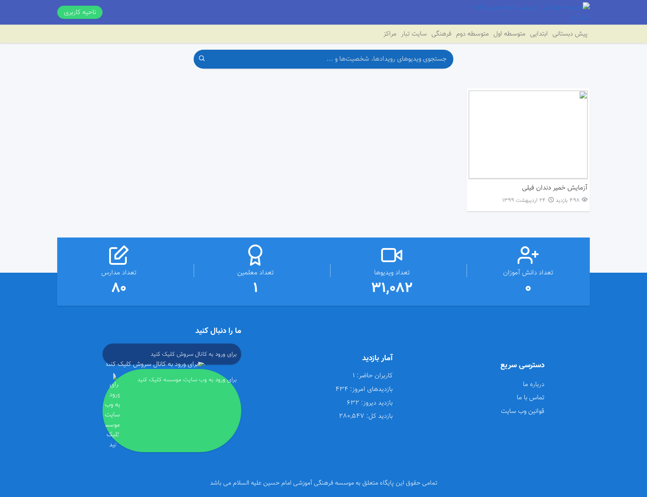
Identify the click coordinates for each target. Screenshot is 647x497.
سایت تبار (414, 34)
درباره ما (533, 384)
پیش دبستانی (570, 34)
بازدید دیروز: (377, 403)
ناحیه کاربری (80, 12)
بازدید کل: (379, 416)
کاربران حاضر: (375, 376)
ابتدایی (539, 34)
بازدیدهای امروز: (371, 389)
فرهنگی (441, 34)
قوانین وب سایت (522, 411)
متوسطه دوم (472, 34)
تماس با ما (530, 397)
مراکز (390, 34)
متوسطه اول (509, 34)
